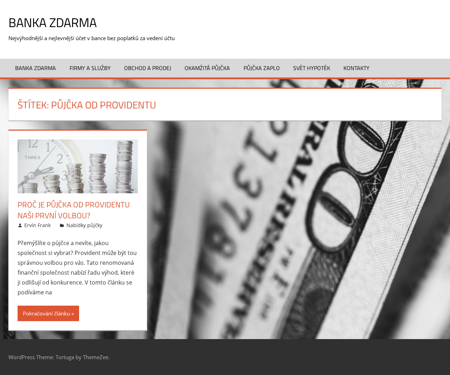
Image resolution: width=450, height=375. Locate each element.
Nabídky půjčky (84, 225)
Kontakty (356, 68)
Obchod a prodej (147, 68)
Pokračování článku (46, 313)
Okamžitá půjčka (207, 68)
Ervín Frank (37, 225)
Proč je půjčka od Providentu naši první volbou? (74, 210)
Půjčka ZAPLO (262, 68)
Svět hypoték (311, 68)
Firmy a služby (90, 68)
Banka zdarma (52, 22)
